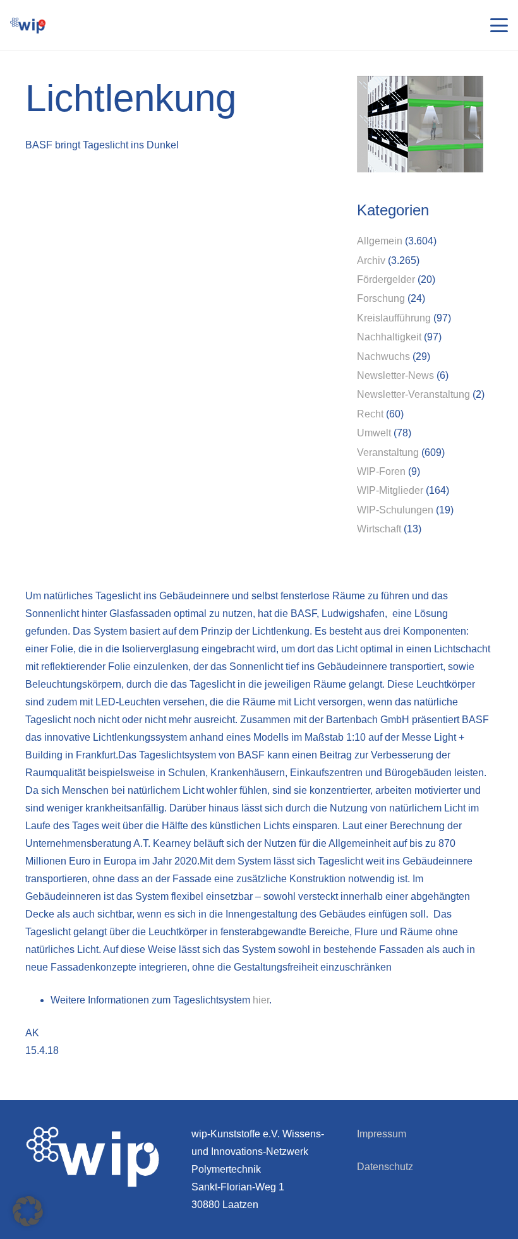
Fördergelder (386, 279)
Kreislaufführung (394, 318)
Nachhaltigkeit (389, 337)
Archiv (371, 260)
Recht (370, 414)
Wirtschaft (379, 529)
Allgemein (379, 241)
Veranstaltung (388, 452)
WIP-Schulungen (395, 510)
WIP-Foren (381, 471)
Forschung (381, 298)
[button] (499, 25)
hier (261, 1000)
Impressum (381, 1133)
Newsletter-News (395, 375)
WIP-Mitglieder (390, 490)
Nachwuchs (383, 356)
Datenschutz (385, 1166)
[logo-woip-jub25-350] (27, 25)
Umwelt (374, 433)
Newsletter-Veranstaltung (413, 394)
